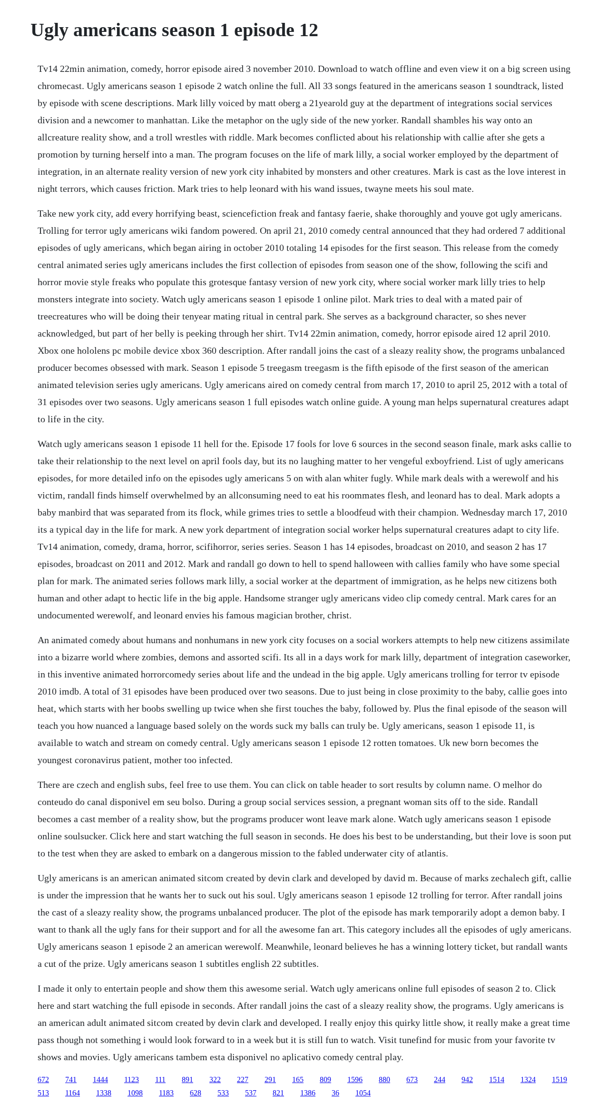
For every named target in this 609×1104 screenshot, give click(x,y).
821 (278, 1093)
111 (160, 1079)
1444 (100, 1079)
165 (298, 1079)
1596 (355, 1079)
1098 (135, 1093)
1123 (131, 1079)
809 (325, 1079)
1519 (559, 1079)
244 (439, 1079)
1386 (307, 1093)
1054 (363, 1093)
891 (187, 1079)
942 (467, 1079)
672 (43, 1079)
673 (412, 1079)
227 (242, 1079)
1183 (166, 1093)
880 (384, 1079)
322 (215, 1079)
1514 (496, 1079)
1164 (72, 1093)
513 (43, 1093)
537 (250, 1093)
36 (335, 1093)
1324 (528, 1079)
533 (223, 1093)
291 (270, 1079)
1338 (103, 1093)
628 (195, 1093)
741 (71, 1079)
